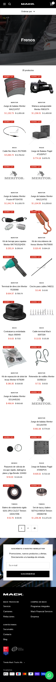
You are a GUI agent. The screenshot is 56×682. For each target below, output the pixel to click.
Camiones (7, 611)
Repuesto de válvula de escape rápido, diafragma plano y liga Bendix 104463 (14, 469)
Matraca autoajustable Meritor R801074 (41, 107)
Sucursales (8, 629)
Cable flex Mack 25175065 (14, 151)
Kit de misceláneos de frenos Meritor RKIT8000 (42, 243)
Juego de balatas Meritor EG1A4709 (42, 423)
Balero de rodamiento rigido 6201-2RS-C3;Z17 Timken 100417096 (14, 510)
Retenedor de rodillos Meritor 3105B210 (41, 378)
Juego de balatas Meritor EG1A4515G (14, 398)
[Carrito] (51, 4)
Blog (5, 639)
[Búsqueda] (9, 4)
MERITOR (14, 102)
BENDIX (14, 463)
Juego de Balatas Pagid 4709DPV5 (41, 468)
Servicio (6, 606)
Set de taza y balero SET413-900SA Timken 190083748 (41, 510)
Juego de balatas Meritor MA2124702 (42, 198)
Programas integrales (40, 606)
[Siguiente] (34, 528)
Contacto (7, 634)
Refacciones (8, 616)
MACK (14, 147)
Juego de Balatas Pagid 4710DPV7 (41, 152)
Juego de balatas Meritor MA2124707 (14, 107)
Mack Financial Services (42, 611)
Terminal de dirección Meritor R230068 (14, 288)
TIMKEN (14, 504)
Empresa (35, 616)
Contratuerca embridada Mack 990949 (14, 333)
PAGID (41, 147)
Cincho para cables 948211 (42, 286)
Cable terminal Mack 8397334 (41, 333)
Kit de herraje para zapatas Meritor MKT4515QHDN (14, 243)
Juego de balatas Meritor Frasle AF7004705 (14, 198)
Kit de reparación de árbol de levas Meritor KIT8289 (14, 378)
